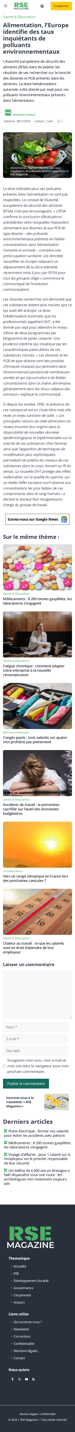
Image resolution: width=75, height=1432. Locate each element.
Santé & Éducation (20, 17)
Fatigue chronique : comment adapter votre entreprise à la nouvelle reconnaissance (34, 670)
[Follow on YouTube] (26, 1379)
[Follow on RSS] (33, 1379)
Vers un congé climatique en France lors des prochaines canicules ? (35, 878)
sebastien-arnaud (24, 114)
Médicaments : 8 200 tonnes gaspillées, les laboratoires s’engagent (37, 601)
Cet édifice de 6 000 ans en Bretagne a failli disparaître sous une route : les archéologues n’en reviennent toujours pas (37, 1177)
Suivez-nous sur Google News (33, 519)
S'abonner (61, 6)
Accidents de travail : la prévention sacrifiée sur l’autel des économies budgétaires (31, 809)
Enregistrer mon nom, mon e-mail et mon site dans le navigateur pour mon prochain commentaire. (38, 1066)
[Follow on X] (19, 1379)
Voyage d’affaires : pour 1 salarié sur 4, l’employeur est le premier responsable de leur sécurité (37, 1158)
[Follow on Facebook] (12, 1379)
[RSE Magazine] (21, 6)
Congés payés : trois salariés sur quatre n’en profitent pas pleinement (35, 739)
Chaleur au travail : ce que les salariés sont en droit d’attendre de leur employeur (33, 947)
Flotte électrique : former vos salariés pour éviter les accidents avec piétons (36, 1133)
